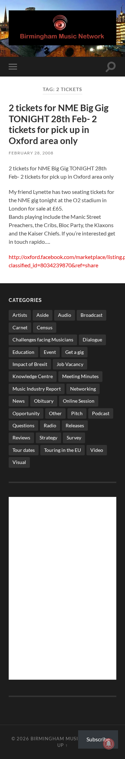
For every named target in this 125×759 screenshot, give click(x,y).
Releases (75, 425)
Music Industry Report (36, 389)
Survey (74, 437)
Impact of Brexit (29, 364)
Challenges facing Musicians (42, 339)
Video (96, 450)
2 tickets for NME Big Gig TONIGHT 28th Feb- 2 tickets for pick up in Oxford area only (58, 124)
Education (23, 352)
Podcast (100, 413)
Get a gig (74, 352)
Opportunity (26, 413)
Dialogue (92, 339)
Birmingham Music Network (69, 738)
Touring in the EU (62, 450)
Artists (19, 315)
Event (50, 352)
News (18, 401)
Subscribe (98, 739)
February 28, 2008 (31, 152)
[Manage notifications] (108, 743)
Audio (64, 315)
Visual (19, 462)
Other (55, 413)
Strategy (48, 437)
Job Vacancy (70, 364)
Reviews (21, 437)
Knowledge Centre (32, 376)
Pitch (77, 413)
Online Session (78, 401)
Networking (83, 389)
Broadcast (91, 315)
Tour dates (23, 450)
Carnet (19, 327)
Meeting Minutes (80, 376)
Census (44, 327)
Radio (50, 425)
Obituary (43, 401)
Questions (23, 425)
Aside (42, 315)
